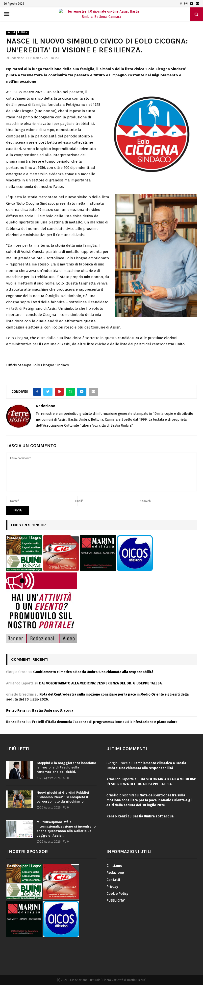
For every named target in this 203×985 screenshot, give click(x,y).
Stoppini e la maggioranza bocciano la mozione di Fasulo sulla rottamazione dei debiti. (66, 767)
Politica (22, 32)
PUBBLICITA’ (115, 900)
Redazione (17, 58)
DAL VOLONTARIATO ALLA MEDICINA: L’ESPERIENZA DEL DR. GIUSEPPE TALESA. (101, 683)
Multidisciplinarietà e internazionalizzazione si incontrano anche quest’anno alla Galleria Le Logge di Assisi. (66, 829)
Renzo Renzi (16, 710)
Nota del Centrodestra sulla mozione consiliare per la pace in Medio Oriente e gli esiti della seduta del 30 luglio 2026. (149, 800)
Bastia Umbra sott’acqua (52, 710)
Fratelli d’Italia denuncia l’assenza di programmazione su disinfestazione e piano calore (105, 722)
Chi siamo (114, 866)
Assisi (11, 32)
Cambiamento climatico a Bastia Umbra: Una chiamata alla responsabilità (93, 672)
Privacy (112, 887)
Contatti (113, 880)
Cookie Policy (117, 894)
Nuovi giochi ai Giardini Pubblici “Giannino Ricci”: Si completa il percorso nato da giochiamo (63, 797)
